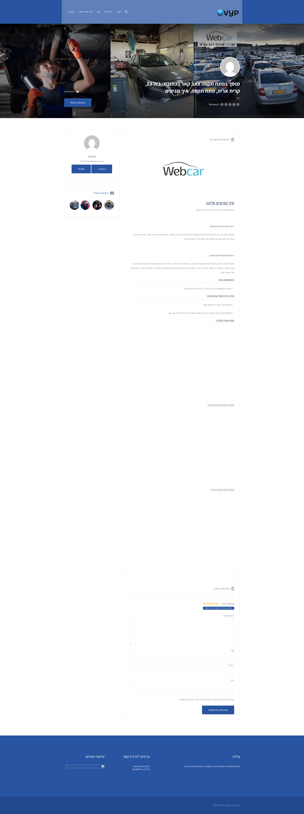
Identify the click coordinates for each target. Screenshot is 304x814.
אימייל (231, 665)
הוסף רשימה (84, 11)
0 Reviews (214, 104)
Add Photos (69, 91)
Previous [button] (299, 73)
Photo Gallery (101, 193)
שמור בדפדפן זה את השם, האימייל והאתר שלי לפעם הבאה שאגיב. (206, 699)
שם (232, 650)
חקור (119, 11)
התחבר (71, 11)
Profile (81, 168)
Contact (102, 168)
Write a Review (77, 102)
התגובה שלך (228, 615)
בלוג (98, 11)
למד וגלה (108, 11)
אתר (232, 680)
